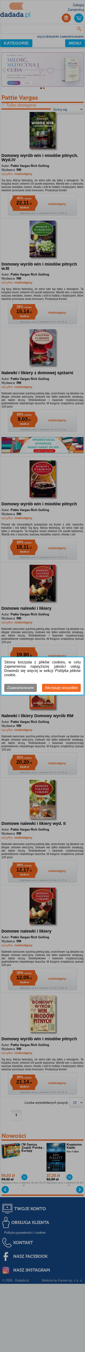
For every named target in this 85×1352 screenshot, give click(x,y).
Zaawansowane (20, 688)
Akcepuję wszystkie (61, 688)
